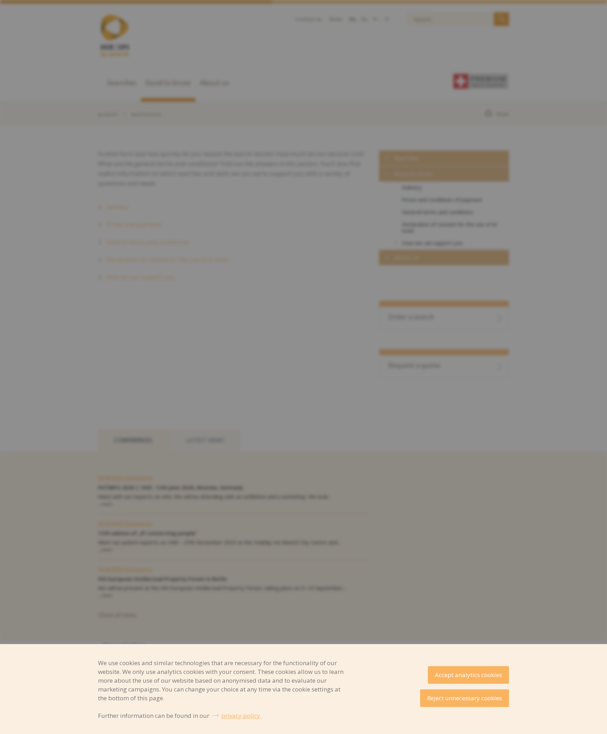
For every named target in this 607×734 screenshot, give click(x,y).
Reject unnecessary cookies (464, 698)
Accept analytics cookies (468, 675)
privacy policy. (241, 716)
